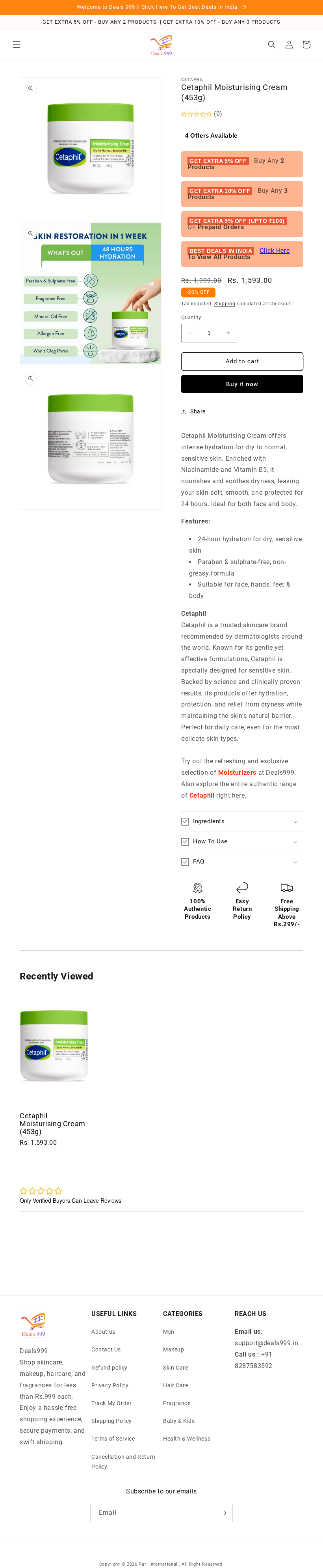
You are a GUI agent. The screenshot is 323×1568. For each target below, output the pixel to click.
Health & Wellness (186, 1438)
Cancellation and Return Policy (123, 1462)
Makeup (173, 1349)
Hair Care (175, 1385)
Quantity (191, 317)
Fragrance (176, 1403)
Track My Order (111, 1403)
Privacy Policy (109, 1385)
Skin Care (175, 1367)
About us (103, 1332)
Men (168, 1332)
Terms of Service (113, 1438)
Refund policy (109, 1367)
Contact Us (106, 1349)
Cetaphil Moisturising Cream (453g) (52, 1124)
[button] (16, 44)
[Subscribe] (223, 1513)
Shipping (225, 303)
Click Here (275, 250)
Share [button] (198, 411)
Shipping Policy (111, 1421)
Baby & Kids (179, 1421)
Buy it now (242, 384)
